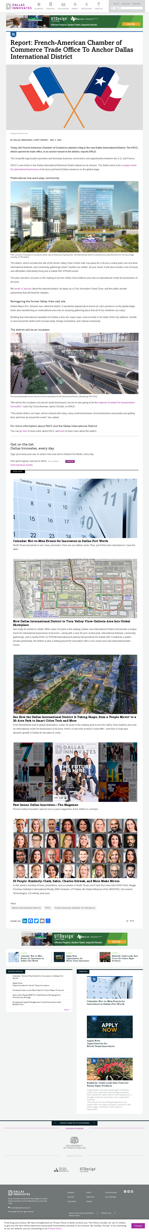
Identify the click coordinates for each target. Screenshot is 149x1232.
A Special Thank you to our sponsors (74, 1123)
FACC (48, 908)
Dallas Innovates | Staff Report (30, 140)
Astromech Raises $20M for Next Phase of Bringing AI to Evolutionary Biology (37, 996)
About (116, 4)
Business (38, 9)
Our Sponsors (111, 1192)
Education (63, 9)
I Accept (138, 1226)
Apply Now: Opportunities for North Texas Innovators (77, 958)
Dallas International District (26, 908)
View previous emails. (21, 465)
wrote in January (23, 288)
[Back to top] (137, 1213)
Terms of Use (106, 1213)
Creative (50, 9)
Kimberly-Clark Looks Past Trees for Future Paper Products (125, 958)
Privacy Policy (74, 1216)
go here (23, 431)
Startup (98, 9)
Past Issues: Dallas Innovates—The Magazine (45, 805)
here (62, 431)
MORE (66, 1010)
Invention (86, 9)
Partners (136, 4)
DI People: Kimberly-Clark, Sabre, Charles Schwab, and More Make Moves (66, 881)
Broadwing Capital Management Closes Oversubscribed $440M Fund (37, 1003)
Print (132, 921)
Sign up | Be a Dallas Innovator (81, 1213)
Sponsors (126, 4)
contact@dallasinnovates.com (20, 1208)
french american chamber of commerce (75, 908)
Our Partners (110, 1197)
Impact (75, 9)
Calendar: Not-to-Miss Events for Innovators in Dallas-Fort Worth (60, 541)
